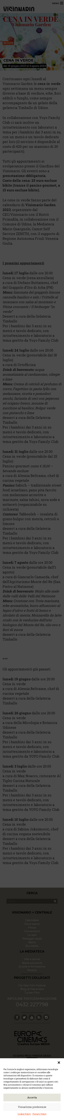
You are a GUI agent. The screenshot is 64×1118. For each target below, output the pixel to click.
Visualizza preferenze (32, 1107)
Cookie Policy (24, 1114)
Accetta (32, 1097)
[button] (59, 1062)
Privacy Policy (39, 1114)
